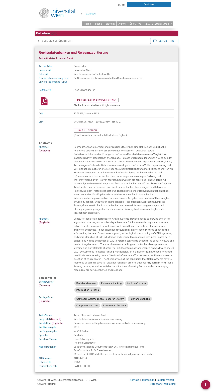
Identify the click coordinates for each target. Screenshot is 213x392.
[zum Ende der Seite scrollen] (205, 384)
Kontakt (134, 380)
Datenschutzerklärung (163, 384)
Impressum (147, 380)
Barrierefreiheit (165, 380)
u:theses (91, 13)
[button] (121, 5)
